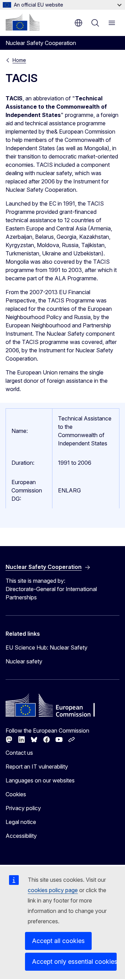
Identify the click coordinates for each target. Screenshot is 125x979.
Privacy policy (23, 808)
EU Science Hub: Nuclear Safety (47, 647)
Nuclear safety (24, 661)
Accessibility (21, 835)
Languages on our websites (40, 780)
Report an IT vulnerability (37, 766)
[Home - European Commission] (23, 22)
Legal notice (21, 821)
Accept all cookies (58, 940)
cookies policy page (53, 890)
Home (19, 60)
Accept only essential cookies (74, 961)
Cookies (16, 794)
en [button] (78, 22)
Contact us (19, 752)
